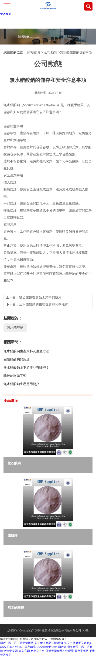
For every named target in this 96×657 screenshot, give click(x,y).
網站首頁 (33, 52)
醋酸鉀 (12, 535)
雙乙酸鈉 (14, 463)
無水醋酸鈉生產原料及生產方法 (26, 351)
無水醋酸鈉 (15, 327)
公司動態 (50, 52)
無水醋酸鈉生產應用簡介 (21, 384)
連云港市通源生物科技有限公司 (61, 630)
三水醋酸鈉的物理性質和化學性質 (43, 304)
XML (85, 630)
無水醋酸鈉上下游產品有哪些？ (26, 367)
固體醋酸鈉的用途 (16, 359)
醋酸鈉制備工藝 (14, 376)
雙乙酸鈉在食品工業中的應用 (40, 297)
